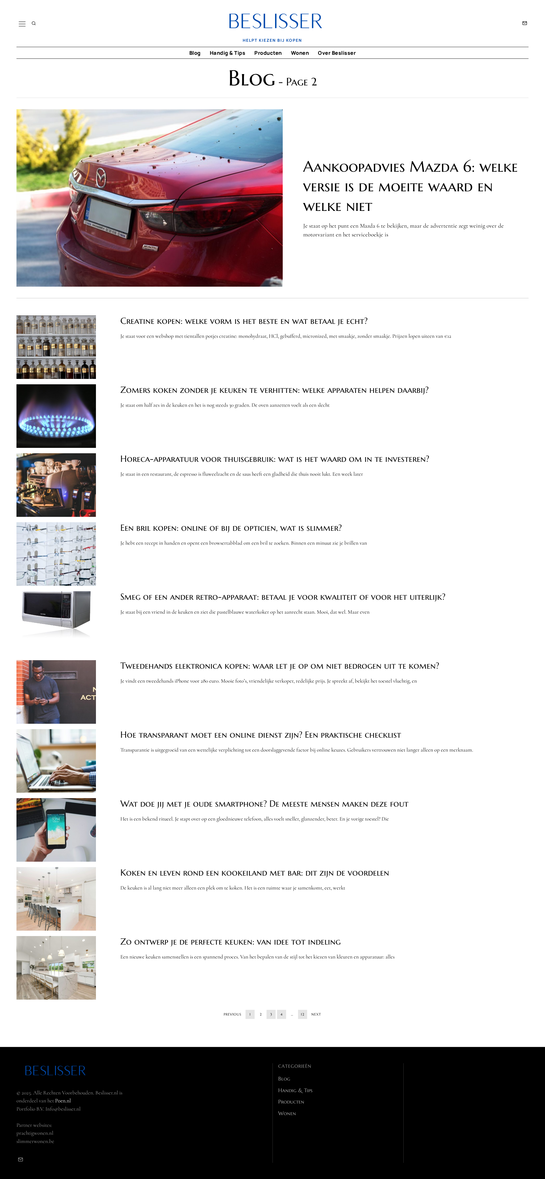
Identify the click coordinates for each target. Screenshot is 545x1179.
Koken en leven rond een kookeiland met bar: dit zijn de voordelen (254, 872)
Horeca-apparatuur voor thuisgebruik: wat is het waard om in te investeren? (274, 458)
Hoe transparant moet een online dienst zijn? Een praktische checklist (260, 734)
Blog (195, 52)
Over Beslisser (337, 52)
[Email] (525, 23)
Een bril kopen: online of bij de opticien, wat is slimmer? (231, 527)
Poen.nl (63, 1100)
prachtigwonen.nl (34, 1133)
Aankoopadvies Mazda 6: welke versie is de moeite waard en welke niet (410, 186)
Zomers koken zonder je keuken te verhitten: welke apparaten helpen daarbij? (274, 389)
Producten (268, 52)
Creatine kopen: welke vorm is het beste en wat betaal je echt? (244, 320)
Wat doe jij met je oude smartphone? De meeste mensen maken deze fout (264, 803)
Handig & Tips (228, 52)
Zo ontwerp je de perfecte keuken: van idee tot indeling (230, 941)
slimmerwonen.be (35, 1141)
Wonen (300, 52)
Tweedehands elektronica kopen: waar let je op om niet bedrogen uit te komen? (279, 665)
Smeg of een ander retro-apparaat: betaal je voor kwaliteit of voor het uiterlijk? (282, 596)
